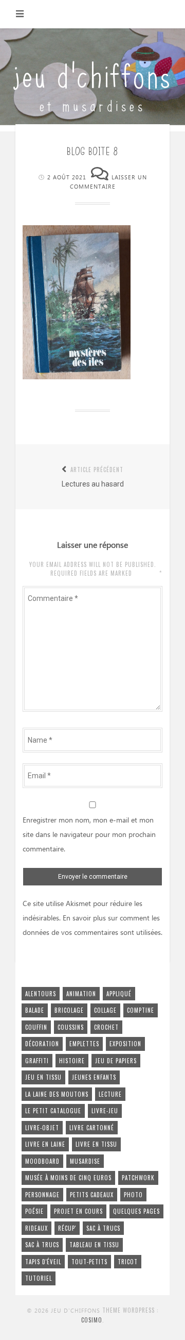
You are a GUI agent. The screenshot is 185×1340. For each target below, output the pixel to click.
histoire (72, 1061)
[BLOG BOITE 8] (77, 376)
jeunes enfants (94, 1077)
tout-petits (89, 1262)
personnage (42, 1195)
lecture (110, 1094)
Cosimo (91, 1320)
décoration (42, 1044)
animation (81, 994)
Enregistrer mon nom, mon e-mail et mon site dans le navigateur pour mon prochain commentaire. (89, 835)
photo (133, 1195)
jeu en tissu (43, 1077)
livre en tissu (96, 1144)
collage (105, 1010)
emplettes (84, 1044)
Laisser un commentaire (108, 182)
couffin (36, 1027)
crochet (106, 1027)
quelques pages (136, 1211)
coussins (71, 1027)
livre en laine (45, 1144)
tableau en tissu (94, 1245)
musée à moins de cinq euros (68, 1178)
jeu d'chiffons (92, 73)
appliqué (119, 994)
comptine (140, 1010)
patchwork (138, 1178)
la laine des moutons (56, 1094)
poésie (34, 1211)
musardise (85, 1161)
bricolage (69, 1010)
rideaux (36, 1228)
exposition (125, 1044)
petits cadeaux (92, 1195)
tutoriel (38, 1278)
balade (34, 1010)
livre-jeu (104, 1111)
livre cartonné (91, 1128)
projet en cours (78, 1211)
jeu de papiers (116, 1061)
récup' (67, 1228)
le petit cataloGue (53, 1111)
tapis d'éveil (43, 1262)
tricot (128, 1262)
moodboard (42, 1161)
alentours (40, 994)
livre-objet (42, 1128)
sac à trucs (103, 1228)
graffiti (37, 1061)
